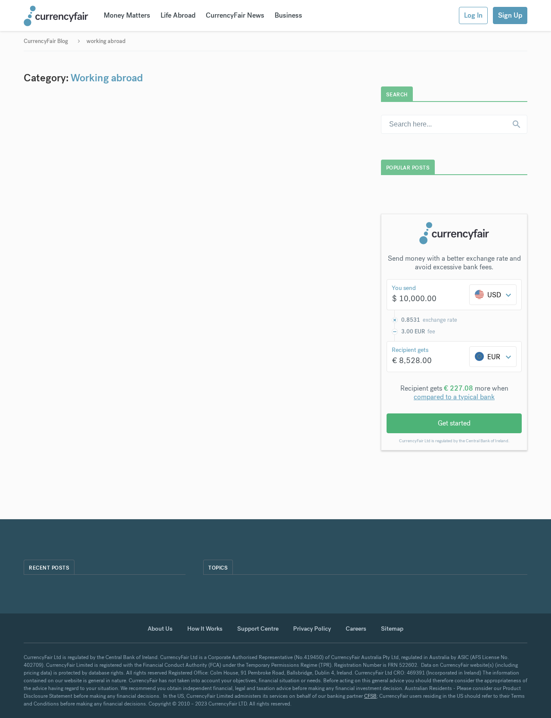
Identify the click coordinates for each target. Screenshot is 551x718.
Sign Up (510, 15)
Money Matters (127, 15)
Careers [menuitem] (356, 628)
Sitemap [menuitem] (392, 628)
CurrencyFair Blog (46, 41)
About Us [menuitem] (160, 628)
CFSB (370, 696)
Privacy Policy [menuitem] (312, 628)
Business (288, 15)
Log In (473, 15)
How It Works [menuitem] (205, 628)
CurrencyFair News (235, 15)
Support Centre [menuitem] (258, 628)
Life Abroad (178, 15)
